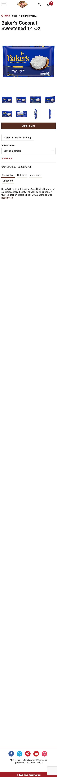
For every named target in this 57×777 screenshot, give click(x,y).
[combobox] (28, 151)
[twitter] (19, 754)
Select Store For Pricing (17, 137)
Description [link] (8, 175)
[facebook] (11, 754)
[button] (7, 100)
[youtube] (36, 754)
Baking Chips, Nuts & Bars (35, 15)
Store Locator (29, 760)
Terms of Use (37, 763)
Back (7, 15)
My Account (15, 760)
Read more (7, 197)
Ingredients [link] (36, 175)
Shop (14, 15)
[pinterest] (28, 754)
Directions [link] (8, 180)
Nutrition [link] (21, 175)
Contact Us (42, 760)
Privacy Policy (22, 763)
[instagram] (44, 754)
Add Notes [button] (6, 158)
